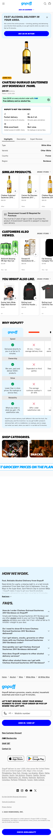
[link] (26, 4)
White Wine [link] (30, 677)
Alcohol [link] (13, 677)
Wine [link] (21, 677)
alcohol (13, 618)
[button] (49, 3)
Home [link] (4, 677)
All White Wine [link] (44, 677)
